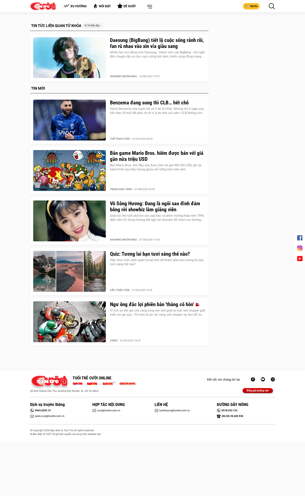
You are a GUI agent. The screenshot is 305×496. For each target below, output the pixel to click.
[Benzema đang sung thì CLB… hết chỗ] (69, 120)
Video (114, 340)
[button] (148, 7)
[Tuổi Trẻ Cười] (273, 379)
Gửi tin (253, 6)
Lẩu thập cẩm (119, 290)
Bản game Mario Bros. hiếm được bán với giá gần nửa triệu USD (156, 156)
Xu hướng (78, 6)
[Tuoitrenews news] (127, 383)
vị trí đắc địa (92, 25)
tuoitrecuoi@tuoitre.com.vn (174, 410)
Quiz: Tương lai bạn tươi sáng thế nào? (150, 254)
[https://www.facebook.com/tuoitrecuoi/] (253, 379)
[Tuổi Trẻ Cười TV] (263, 379)
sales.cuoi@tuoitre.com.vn (50, 416)
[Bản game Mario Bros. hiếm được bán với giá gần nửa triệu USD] (69, 170)
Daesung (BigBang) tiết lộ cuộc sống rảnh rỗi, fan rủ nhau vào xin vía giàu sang (157, 43)
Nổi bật (105, 6)
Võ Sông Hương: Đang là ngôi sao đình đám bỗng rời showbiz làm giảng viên (155, 206)
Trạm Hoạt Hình (121, 189)
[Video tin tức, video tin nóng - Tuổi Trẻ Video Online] (110, 383)
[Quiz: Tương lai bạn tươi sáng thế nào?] (69, 271)
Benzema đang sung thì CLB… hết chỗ (149, 103)
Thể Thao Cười (120, 138)
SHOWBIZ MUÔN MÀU (123, 76)
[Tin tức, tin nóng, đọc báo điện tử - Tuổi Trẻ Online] (79, 383)
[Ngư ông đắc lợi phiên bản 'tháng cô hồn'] (69, 321)
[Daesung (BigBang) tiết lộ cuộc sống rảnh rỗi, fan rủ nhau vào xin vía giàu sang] (69, 57)
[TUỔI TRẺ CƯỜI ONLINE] (49, 382)
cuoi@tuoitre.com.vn (108, 410)
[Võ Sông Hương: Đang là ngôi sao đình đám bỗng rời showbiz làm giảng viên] (69, 221)
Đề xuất (129, 6)
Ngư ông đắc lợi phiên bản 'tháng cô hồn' (152, 304)
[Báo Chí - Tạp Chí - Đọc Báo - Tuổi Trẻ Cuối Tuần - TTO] (93, 383)
